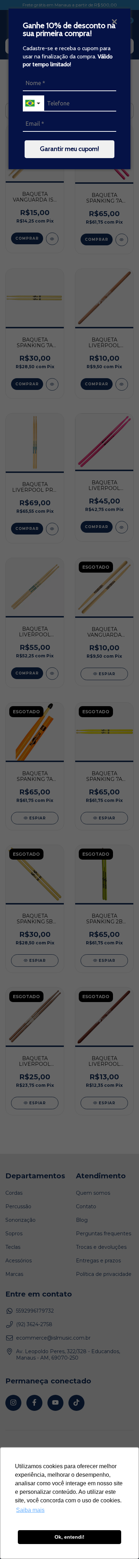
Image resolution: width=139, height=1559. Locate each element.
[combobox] (33, 103)
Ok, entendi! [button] (69, 1537)
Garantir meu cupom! (69, 149)
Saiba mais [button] (30, 1510)
